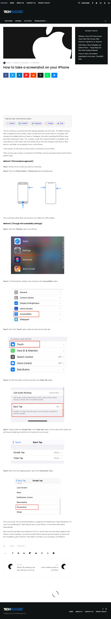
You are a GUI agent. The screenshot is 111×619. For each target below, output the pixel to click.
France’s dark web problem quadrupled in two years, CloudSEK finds (90, 56)
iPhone (12, 546)
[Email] (40, 75)
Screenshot (21, 546)
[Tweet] (13, 75)
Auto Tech (28, 21)
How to (16, 63)
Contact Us (31, 3)
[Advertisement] (37, 98)
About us (20, 3)
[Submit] (33, 75)
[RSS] (105, 3)
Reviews (18, 21)
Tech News (8, 21)
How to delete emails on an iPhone (49, 567)
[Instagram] (101, 3)
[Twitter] (96, 3)
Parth (9, 63)
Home (12, 3)
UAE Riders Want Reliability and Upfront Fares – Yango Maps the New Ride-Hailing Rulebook (89, 47)
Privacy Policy (44, 3)
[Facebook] (92, 3)
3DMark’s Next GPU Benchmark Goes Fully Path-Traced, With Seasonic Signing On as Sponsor (90, 39)
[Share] (6, 75)
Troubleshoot (39, 21)
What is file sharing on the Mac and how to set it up (26, 567)
